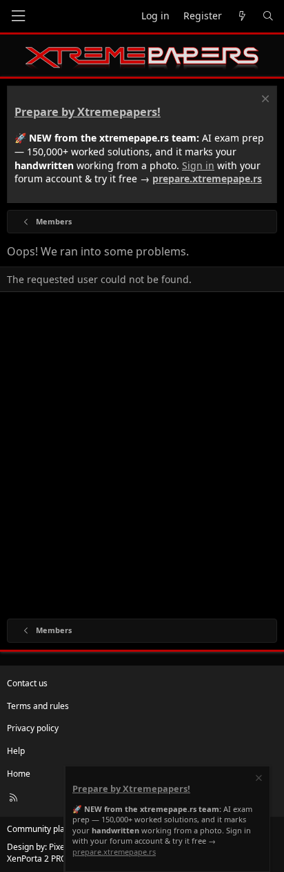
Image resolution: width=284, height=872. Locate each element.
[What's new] (242, 16)
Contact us (27, 683)
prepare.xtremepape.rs (207, 178)
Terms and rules (38, 706)
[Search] (268, 16)
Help (16, 751)
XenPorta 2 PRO (37, 858)
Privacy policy (33, 728)
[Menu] (18, 16)
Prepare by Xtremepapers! (87, 111)
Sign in (198, 165)
